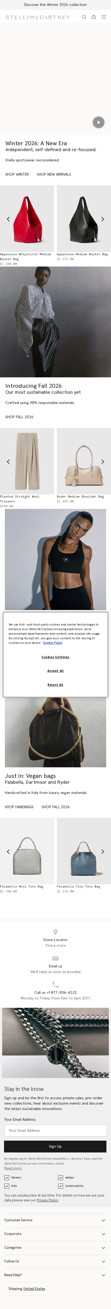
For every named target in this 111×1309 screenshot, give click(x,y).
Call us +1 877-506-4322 (55, 993)
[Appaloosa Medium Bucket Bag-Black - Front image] (84, 218)
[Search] (84, 17)
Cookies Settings (55, 657)
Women (16, 1177)
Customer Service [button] (18, 1220)
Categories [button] (13, 1248)
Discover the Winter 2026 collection (55, 5)
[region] (55, 654)
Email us (55, 966)
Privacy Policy (47, 1200)
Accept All (55, 670)
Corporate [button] (12, 1234)
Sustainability (74, 1185)
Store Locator (55, 940)
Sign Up (55, 1146)
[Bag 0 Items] (94, 17)
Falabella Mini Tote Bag (21, 886)
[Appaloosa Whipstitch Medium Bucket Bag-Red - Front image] (27, 218)
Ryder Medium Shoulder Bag (80, 496)
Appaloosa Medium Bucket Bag (82, 254)
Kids (14, 1185)
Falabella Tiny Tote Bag (78, 886)
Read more (13, 1168)
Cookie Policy (52, 642)
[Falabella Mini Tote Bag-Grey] (27, 851)
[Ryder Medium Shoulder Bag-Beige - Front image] (84, 461)
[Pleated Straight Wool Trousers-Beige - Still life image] (27, 461)
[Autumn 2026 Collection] (55, 322)
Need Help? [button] (13, 1275)
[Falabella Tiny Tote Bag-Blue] (84, 851)
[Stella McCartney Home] (38, 17)
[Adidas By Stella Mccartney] (55, 559)
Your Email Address (20, 1120)
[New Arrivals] (55, 716)
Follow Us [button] (11, 1261)
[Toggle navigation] (104, 17)
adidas (69, 1177)
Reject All (55, 684)
